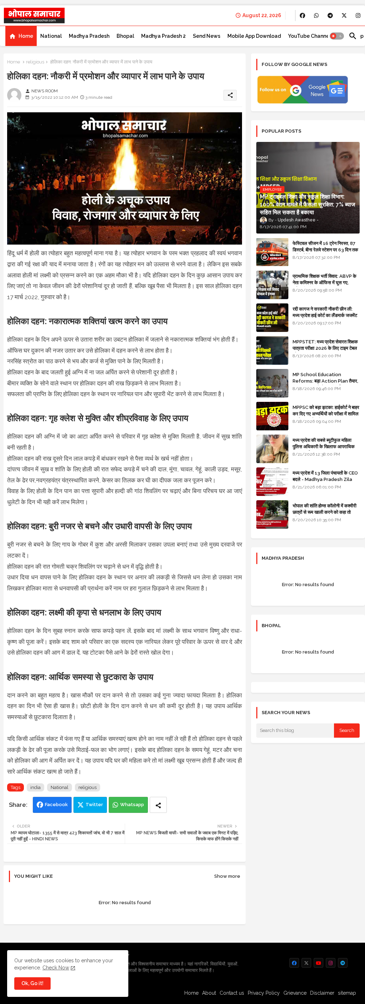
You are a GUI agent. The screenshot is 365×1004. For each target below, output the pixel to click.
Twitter (94, 804)
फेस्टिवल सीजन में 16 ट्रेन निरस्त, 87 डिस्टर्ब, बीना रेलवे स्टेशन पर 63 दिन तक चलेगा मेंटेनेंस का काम (325, 250)
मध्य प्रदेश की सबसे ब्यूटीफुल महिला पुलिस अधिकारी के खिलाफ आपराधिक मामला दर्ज (324, 446)
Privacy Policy (264, 993)
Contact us (232, 993)
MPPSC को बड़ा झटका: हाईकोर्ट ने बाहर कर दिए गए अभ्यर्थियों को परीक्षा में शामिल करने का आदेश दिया (326, 414)
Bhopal (125, 36)
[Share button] (158, 805)
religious (35, 62)
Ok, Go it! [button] (32, 983)
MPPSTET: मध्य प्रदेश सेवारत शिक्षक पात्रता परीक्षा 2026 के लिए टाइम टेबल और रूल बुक (325, 348)
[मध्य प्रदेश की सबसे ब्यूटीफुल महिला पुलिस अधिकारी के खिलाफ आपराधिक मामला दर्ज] (272, 449)
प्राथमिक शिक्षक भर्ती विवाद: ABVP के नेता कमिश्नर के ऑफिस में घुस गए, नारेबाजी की (324, 282)
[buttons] (302, 15)
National (51, 36)
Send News (206, 36)
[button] (337, 36)
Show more (227, 876)
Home (26, 36)
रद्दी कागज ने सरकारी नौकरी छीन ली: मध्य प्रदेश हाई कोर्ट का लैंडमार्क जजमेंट (325, 312)
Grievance (295, 993)
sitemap (347, 993)
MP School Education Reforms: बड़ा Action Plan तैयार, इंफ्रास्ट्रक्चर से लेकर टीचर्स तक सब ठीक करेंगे (325, 384)
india (35, 787)
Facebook (56, 804)
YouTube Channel (309, 36)
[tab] (21, 36)
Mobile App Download (254, 36)
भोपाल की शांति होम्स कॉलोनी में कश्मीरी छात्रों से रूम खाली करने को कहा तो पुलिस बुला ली (324, 512)
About (209, 993)
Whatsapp (132, 804)
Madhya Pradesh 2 (163, 36)
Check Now (55, 967)
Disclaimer (322, 993)
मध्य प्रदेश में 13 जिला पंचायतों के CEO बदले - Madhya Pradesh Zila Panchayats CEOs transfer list (325, 482)
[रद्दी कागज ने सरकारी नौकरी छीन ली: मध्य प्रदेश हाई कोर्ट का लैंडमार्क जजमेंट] (272, 317)
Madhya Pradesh (89, 36)
